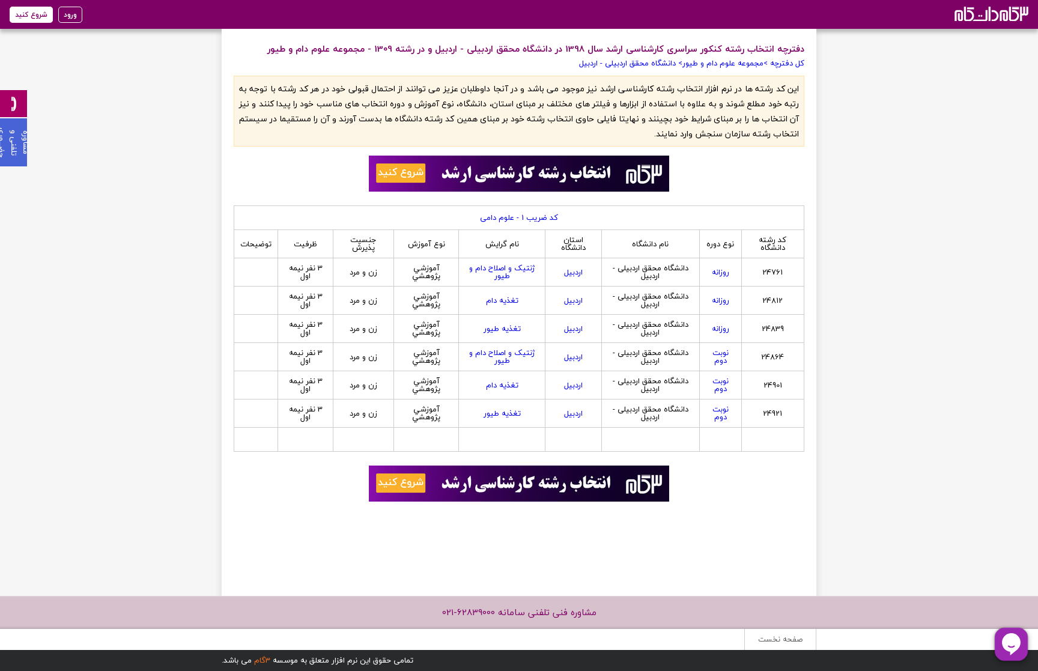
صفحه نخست (780, 639)
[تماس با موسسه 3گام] (13, 103)
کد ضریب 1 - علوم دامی (519, 217)
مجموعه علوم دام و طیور (722, 63)
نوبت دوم (720, 356)
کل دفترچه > (783, 63)
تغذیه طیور (502, 328)
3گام (262, 660)
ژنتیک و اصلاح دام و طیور (502, 271)
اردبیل (573, 272)
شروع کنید (31, 14)
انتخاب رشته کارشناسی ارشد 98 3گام (990, 13)
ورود (70, 14)
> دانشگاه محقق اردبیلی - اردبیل (630, 63)
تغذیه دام (502, 300)
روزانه (720, 272)
